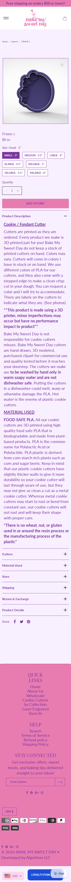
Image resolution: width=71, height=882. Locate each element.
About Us (35, 691)
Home (4, 41)
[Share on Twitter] (22, 621)
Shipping (8, 587)
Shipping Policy (35, 744)
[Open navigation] (6, 18)
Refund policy (35, 739)
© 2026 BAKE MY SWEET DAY (28, 851)
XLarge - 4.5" (12, 164)
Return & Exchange (15, 599)
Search (35, 730)
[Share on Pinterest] (29, 621)
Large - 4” (56, 155)
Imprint (14, 41)
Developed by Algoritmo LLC (25, 857)
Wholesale (35, 695)
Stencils (35, 713)
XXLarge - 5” (36, 164)
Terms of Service (35, 735)
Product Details (13, 610)
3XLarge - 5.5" (13, 172)
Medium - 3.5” (33, 155)
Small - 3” (10, 155)
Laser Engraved (35, 708)
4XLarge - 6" (38, 172)
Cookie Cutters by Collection (35, 702)
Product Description (16, 216)
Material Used (12, 565)
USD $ (9, 811)
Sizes (5, 576)
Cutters (7, 554)
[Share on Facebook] (15, 621)
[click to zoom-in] (62, 64)
